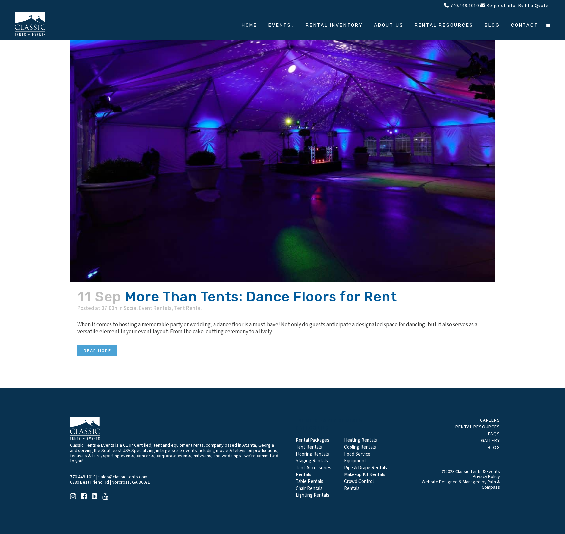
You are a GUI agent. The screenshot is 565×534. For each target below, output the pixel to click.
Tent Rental (188, 308)
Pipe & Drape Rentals (365, 467)
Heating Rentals (360, 440)
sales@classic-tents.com (122, 477)
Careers (490, 420)
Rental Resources (477, 427)
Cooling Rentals (360, 447)
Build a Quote (533, 5)
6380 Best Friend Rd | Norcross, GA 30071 (110, 482)
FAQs (494, 434)
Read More (97, 350)
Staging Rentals (312, 460)
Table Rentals (309, 481)
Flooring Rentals (312, 454)
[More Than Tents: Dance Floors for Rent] (282, 141)
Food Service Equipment (357, 457)
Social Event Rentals (147, 308)
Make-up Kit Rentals (364, 474)
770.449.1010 (464, 5)
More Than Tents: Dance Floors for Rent (261, 296)
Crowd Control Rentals (359, 485)
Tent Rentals (309, 447)
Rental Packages (312, 440)
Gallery (490, 441)
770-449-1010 (82, 477)
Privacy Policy (486, 477)
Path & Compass (491, 485)
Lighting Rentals (312, 495)
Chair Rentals (309, 488)
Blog (494, 447)
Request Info (500, 5)
